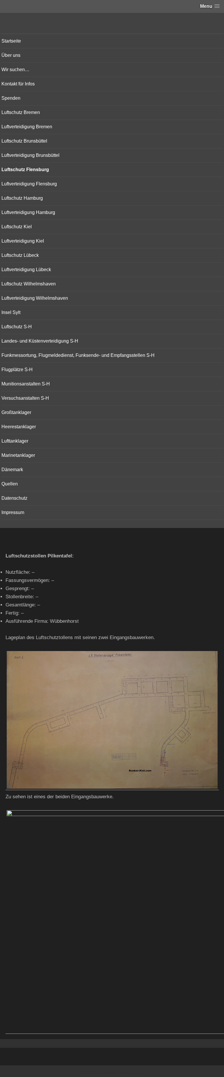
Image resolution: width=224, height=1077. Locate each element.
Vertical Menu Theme (123, 1071)
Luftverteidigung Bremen (26, 126)
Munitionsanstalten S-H (25, 383)
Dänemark (12, 469)
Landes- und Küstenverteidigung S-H (39, 340)
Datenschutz (14, 498)
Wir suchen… (15, 69)
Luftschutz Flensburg (25, 169)
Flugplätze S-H (17, 369)
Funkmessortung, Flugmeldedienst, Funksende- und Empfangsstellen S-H (78, 355)
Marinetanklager (18, 455)
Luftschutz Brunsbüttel (24, 140)
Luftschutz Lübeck (20, 255)
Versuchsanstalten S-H (25, 398)
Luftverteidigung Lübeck (26, 269)
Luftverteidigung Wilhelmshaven (34, 298)
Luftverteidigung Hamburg (28, 212)
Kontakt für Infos (18, 83)
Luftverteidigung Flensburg (29, 183)
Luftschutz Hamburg (22, 198)
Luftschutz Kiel (16, 226)
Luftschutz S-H (16, 326)
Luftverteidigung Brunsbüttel (30, 155)
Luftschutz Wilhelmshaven (28, 283)
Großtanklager (16, 412)
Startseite (11, 40)
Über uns (10, 55)
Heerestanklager (18, 426)
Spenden (10, 98)
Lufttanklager (14, 440)
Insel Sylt (10, 312)
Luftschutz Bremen (20, 112)
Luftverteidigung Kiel (22, 240)
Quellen (9, 483)
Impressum (12, 512)
